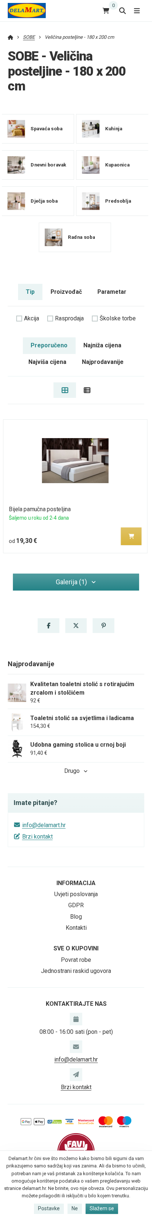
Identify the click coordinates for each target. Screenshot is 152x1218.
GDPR (76, 905)
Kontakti (76, 927)
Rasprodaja (69, 318)
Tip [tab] (30, 291)
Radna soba (81, 237)
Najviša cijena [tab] (47, 361)
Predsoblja (118, 200)
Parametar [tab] (111, 291)
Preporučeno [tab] (49, 345)
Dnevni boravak (48, 164)
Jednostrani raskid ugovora (76, 970)
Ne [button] (75, 1208)
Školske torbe (118, 318)
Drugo (72, 770)
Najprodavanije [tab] (103, 361)
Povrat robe (76, 959)
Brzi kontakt (37, 836)
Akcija (31, 318)
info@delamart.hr (44, 825)
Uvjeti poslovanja (76, 894)
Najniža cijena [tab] (102, 345)
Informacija (76, 883)
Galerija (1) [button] (71, 582)
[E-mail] (76, 1046)
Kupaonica (117, 164)
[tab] (64, 390)
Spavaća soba (46, 128)
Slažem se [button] (102, 1208)
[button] (131, 536)
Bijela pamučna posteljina (39, 509)
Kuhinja (113, 128)
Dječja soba (44, 200)
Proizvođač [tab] (66, 291)
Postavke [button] (49, 1208)
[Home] (27, 10)
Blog (76, 916)
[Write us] (76, 1074)
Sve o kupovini (76, 948)
